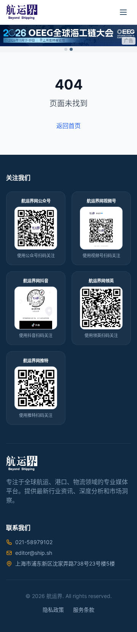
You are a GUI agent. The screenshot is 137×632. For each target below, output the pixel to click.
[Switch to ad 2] (71, 49)
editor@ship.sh (33, 552)
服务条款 (83, 609)
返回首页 (68, 126)
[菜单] (123, 12)
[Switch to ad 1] (65, 49)
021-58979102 (34, 542)
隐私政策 (53, 609)
